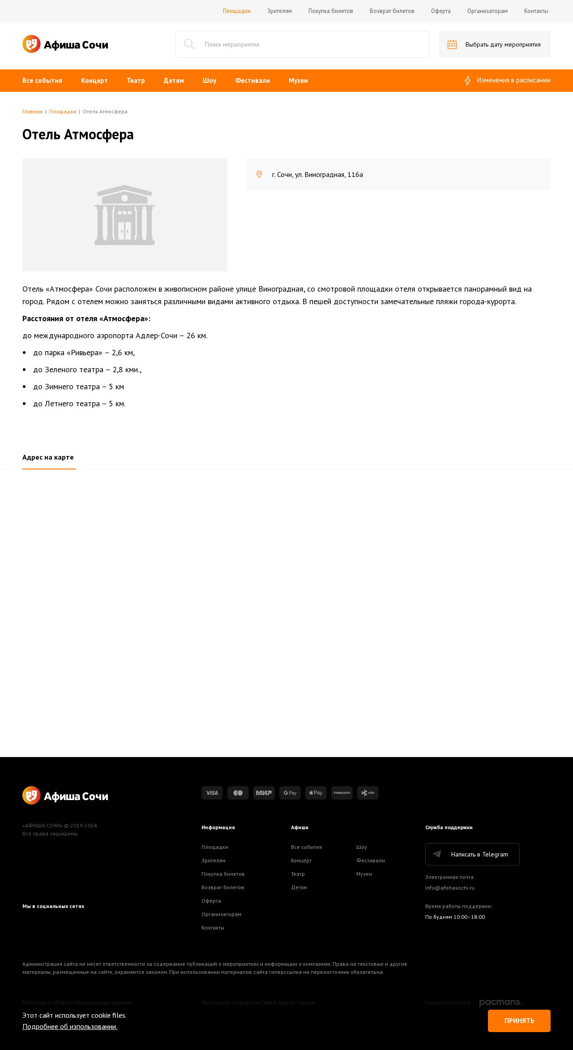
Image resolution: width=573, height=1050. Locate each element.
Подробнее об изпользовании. (69, 1026)
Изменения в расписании (514, 80)
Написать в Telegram (479, 854)
